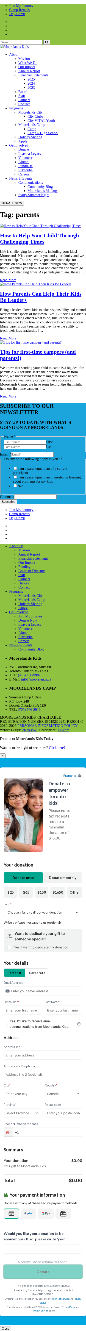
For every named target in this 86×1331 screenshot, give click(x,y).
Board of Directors (31, 571)
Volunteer (25, 158)
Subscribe (25, 170)
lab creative (29, 730)
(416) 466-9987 (29, 675)
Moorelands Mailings (43, 191)
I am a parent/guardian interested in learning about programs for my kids (47, 479)
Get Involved (18, 145)
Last (49, 447)
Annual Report (29, 71)
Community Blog (40, 187)
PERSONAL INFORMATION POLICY (47, 726)
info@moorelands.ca (36, 679)
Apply (23, 141)
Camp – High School (43, 133)
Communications (30, 182)
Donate (23, 149)
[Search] (46, 42)
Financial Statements (33, 75)
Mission (24, 59)
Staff (21, 96)
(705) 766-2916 (29, 709)
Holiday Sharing (30, 137)
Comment (7, 497)
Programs (16, 108)
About (13, 54)
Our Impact (26, 67)
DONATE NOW (12, 203)
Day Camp (17, 14)
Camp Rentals (19, 10)
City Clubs (35, 116)
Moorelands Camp (31, 125)
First (49, 442)
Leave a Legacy (30, 154)
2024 (31, 83)
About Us (16, 546)
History (23, 583)
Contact (24, 104)
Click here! (57, 748)
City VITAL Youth (41, 120)
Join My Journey (21, 6)
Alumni (23, 162)
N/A (20, 486)
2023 (31, 87)
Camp (32, 129)
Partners (24, 100)
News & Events (20, 178)
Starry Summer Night (33, 195)
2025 (31, 79)
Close (5, 1328)
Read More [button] (8, 280)
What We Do (27, 63)
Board (22, 92)
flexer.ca (63, 730)
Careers (23, 174)
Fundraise (25, 166)
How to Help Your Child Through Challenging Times (39, 239)
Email (5, 454)
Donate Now (27, 620)
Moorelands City (30, 112)
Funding (24, 567)
